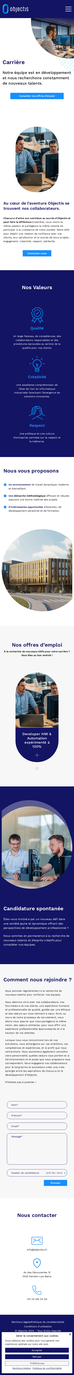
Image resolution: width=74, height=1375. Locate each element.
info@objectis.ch (37, 1249)
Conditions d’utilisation (38, 1326)
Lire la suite (37, 755)
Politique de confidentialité (47, 1368)
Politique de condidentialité (47, 1322)
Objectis (62, 218)
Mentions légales (21, 1322)
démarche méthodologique (30, 495)
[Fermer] (70, 1334)
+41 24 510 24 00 (37, 1299)
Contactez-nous (37, 253)
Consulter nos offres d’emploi (37, 96)
